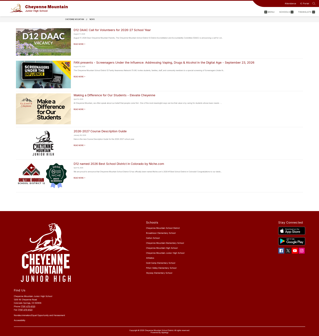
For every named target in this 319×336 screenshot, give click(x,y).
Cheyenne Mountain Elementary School (165, 243)
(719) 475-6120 (28, 306)
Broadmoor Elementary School (161, 233)
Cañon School (153, 238)
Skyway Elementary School (159, 273)
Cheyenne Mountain (74, 19)
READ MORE (79, 44)
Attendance (290, 3)
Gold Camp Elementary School (160, 263)
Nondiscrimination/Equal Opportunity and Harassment (39, 315)
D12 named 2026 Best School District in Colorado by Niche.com (119, 164)
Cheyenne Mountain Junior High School (165, 253)
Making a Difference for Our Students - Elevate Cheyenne (114, 95)
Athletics (150, 258)
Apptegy (164, 332)
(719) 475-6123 (25, 310)
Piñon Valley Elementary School (161, 268)
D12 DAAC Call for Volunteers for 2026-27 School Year (112, 30)
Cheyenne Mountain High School (162, 248)
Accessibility (19, 320)
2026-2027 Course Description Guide (100, 131)
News (92, 19)
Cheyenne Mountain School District (163, 228)
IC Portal (304, 3)
